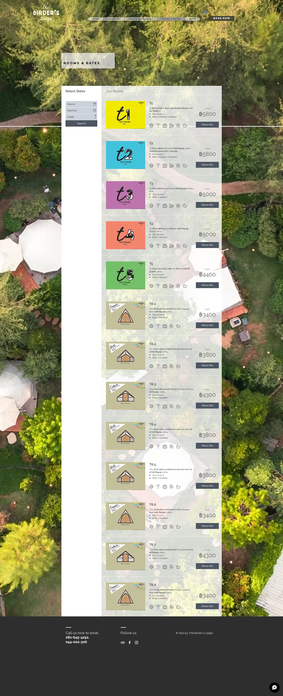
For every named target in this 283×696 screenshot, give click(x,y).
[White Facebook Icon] (129, 642)
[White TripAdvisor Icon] (123, 642)
